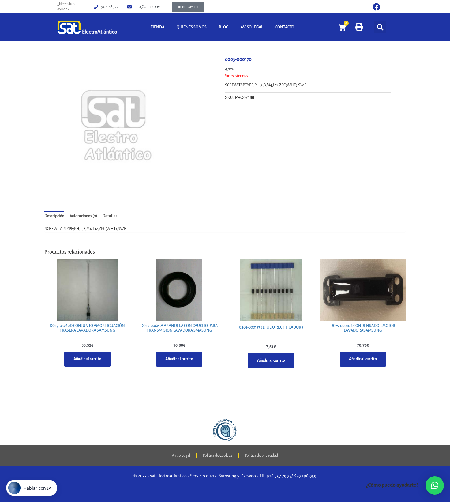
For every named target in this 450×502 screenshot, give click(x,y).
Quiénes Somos (192, 27)
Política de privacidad (261, 455)
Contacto (284, 27)
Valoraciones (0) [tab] (83, 216)
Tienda (157, 27)
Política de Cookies (217, 455)
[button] (188, 7)
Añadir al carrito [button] (87, 359)
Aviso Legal (252, 27)
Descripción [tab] (54, 216)
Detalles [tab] (110, 216)
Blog (223, 27)
